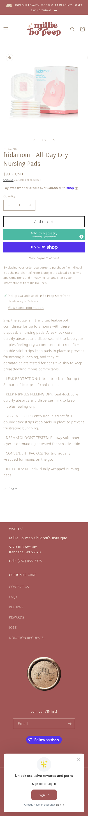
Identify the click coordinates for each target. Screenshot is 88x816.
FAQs (13, 597)
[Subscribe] (70, 723)
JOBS (13, 627)
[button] (6, 29)
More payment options (44, 258)
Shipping (8, 179)
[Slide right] (54, 140)
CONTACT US (19, 587)
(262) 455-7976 (30, 560)
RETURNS (16, 607)
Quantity (9, 196)
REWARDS (16, 617)
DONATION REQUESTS (26, 637)
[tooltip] (81, 237)
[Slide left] (34, 140)
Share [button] (13, 489)
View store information (26, 307)
